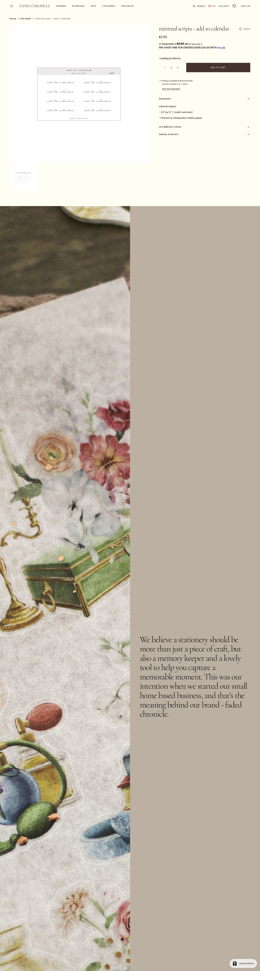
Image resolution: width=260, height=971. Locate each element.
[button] (199, 6)
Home (13, 18)
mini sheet (25, 18)
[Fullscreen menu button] (11, 6)
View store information (171, 89)
